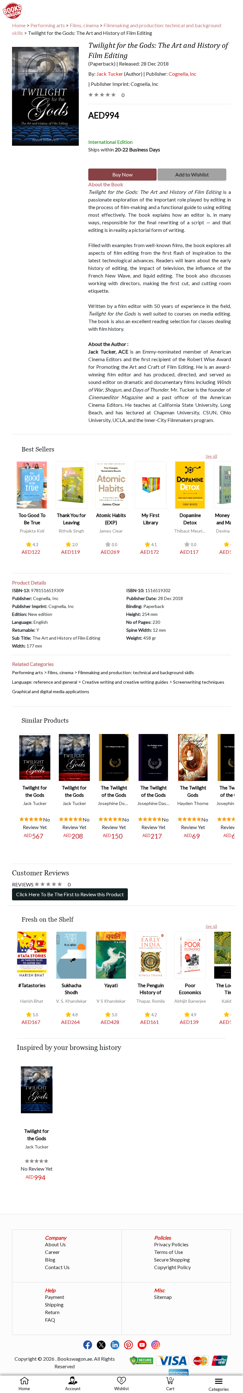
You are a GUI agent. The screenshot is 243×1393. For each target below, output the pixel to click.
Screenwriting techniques (198, 682)
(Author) (133, 74)
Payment (54, 1297)
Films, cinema (84, 25)
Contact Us (57, 1267)
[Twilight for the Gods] (35, 756)
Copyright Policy (172, 1267)
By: (105, 74)
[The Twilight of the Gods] (114, 756)
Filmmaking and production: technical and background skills (116, 29)
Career (52, 1252)
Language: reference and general (44, 682)
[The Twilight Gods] (193, 756)
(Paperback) (101, 64)
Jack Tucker (110, 74)
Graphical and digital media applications (50, 691)
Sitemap (163, 1297)
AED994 (103, 115)
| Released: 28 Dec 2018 (142, 64)
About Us (55, 1244)
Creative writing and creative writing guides (125, 682)
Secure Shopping (172, 1259)
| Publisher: (169, 74)
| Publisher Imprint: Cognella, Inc (123, 84)
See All (211, 456)
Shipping (54, 1304)
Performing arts (47, 25)
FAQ (50, 1320)
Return (52, 1312)
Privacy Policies (171, 1244)
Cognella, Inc (182, 74)
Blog (50, 1259)
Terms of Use (168, 1252)
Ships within (124, 149)
